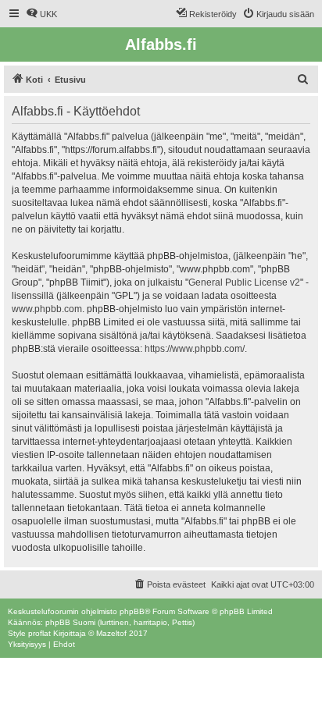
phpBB (132, 611)
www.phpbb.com (47, 309)
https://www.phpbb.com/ (195, 348)
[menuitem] (41, 14)
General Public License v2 (244, 282)
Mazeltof (111, 633)
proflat (39, 633)
